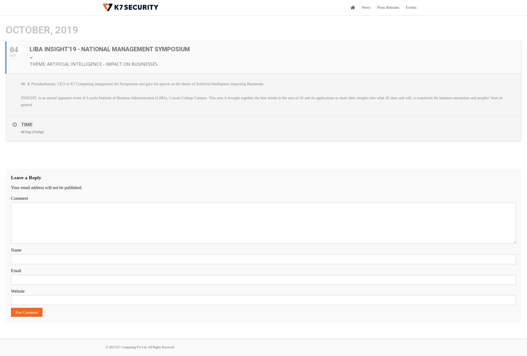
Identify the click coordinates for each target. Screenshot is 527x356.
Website (18, 291)
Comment (19, 198)
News (366, 7)
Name (16, 250)
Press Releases (388, 7)
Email (16, 270)
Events (411, 7)
